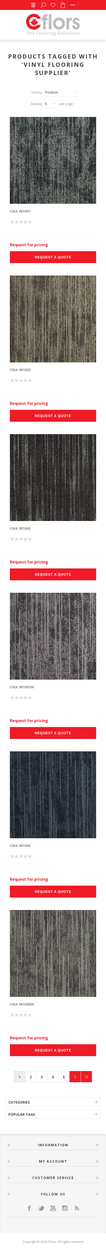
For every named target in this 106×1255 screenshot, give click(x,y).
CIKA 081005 (20, 845)
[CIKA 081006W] (53, 953)
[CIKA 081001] (53, 160)
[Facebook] (29, 1208)
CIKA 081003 (20, 528)
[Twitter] (41, 1208)
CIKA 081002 (20, 369)
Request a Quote (53, 257)
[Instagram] (65, 1208)
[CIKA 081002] (53, 319)
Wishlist (53, 5)
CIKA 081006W (22, 1004)
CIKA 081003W (22, 687)
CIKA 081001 (20, 211)
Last (86, 1076)
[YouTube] (53, 1208)
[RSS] (77, 1208)
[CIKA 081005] (53, 794)
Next (75, 1076)
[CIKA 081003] (53, 477)
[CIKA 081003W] (53, 636)
